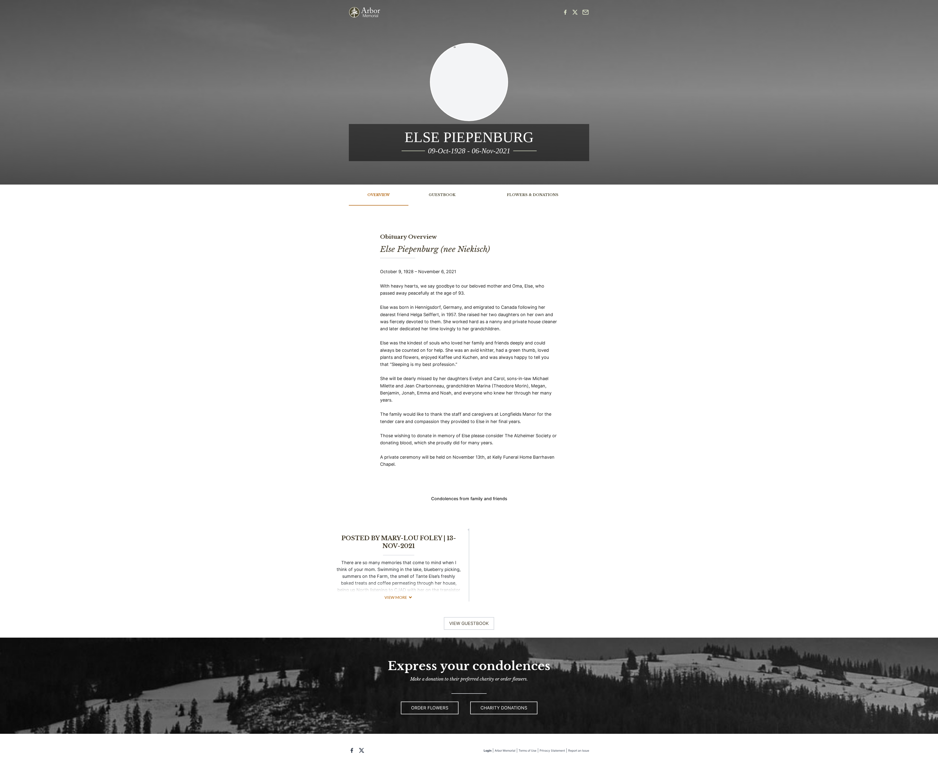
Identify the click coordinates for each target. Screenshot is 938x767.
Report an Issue (578, 750)
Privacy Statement (552, 750)
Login (487, 750)
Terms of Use (527, 750)
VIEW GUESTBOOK (469, 623)
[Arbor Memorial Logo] (364, 12)
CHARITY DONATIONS (503, 707)
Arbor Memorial (505, 750)
